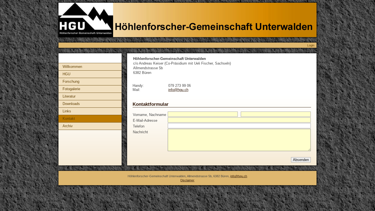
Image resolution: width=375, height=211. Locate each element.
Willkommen (72, 67)
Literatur (69, 96)
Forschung (71, 81)
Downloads (71, 104)
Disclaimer (187, 180)
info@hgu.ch (178, 90)
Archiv (68, 126)
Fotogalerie (71, 89)
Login (310, 45)
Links (67, 111)
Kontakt (69, 118)
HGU (66, 74)
